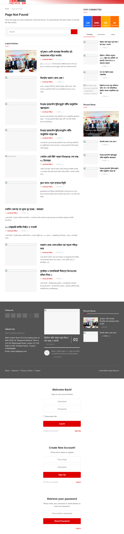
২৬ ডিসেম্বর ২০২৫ (59, 164)
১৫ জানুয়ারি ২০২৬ (59, 112)
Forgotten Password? (50, 431)
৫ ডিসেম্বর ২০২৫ (59, 252)
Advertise (15, 371)
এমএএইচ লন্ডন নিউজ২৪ (47, 59)
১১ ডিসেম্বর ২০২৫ (24, 213)
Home (7, 9)
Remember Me (51, 416)
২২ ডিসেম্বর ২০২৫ (59, 186)
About (7, 371)
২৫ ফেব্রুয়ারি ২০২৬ (59, 82)
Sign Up (77, 431)
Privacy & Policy (26, 371)
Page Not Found (17, 9)
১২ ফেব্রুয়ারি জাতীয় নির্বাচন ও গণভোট (21, 227)
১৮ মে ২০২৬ (58, 59)
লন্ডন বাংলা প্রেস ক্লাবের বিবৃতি (53, 182)
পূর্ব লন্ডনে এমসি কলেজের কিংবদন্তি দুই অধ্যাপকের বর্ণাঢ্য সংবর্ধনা (109, 321)
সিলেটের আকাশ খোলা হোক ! (52, 77)
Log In (78, 482)
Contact (37, 371)
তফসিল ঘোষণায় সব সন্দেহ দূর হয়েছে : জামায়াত (24, 209)
